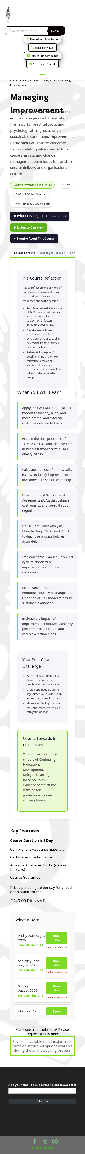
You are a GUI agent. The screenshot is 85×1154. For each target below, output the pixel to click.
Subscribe (42, 1101)
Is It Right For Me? (52, 253)
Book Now (57, 938)
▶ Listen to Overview (29, 227)
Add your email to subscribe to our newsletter (42, 1085)
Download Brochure (44, 39)
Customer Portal (44, 64)
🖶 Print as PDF (40, 216)
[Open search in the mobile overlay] (35, 30)
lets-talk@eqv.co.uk (44, 56)
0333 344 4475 (44, 47)
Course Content (24, 253)
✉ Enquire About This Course (34, 238)
